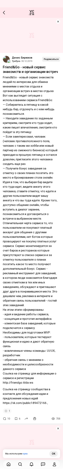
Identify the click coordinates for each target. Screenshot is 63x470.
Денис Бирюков (22, 57)
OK (53, 453)
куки (25, 453)
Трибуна (16, 61)
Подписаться (51, 59)
